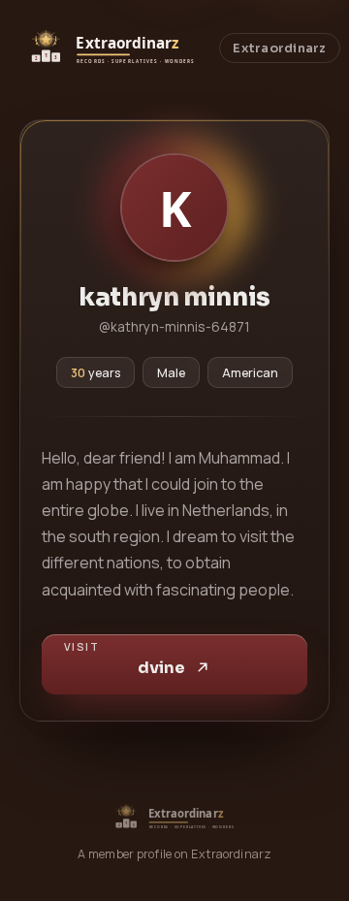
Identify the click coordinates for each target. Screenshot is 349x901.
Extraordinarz (279, 48)
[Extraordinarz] (111, 48)
